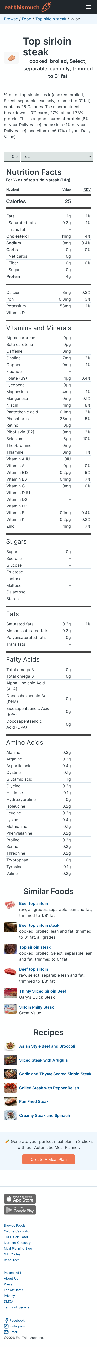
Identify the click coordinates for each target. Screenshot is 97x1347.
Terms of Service (16, 1307)
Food (26, 18)
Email (14, 1332)
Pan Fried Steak (33, 1101)
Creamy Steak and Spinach (44, 1115)
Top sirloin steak (50, 18)
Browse (11, 18)
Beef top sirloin (33, 903)
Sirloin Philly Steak (36, 1007)
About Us (11, 1278)
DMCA (8, 1301)
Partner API (12, 1273)
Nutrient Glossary (17, 1243)
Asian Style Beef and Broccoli (47, 1046)
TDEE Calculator (16, 1237)
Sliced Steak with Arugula (43, 1060)
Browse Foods (15, 1225)
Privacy (9, 1296)
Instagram (17, 1326)
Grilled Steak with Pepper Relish (49, 1087)
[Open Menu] (88, 6)
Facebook (17, 1320)
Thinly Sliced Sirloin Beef (42, 991)
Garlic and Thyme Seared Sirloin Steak (55, 1073)
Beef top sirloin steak (39, 925)
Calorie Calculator (17, 1231)
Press (8, 1284)
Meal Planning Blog (18, 1248)
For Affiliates (13, 1290)
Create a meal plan (49, 1159)
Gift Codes (12, 1254)
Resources (12, 1260)
